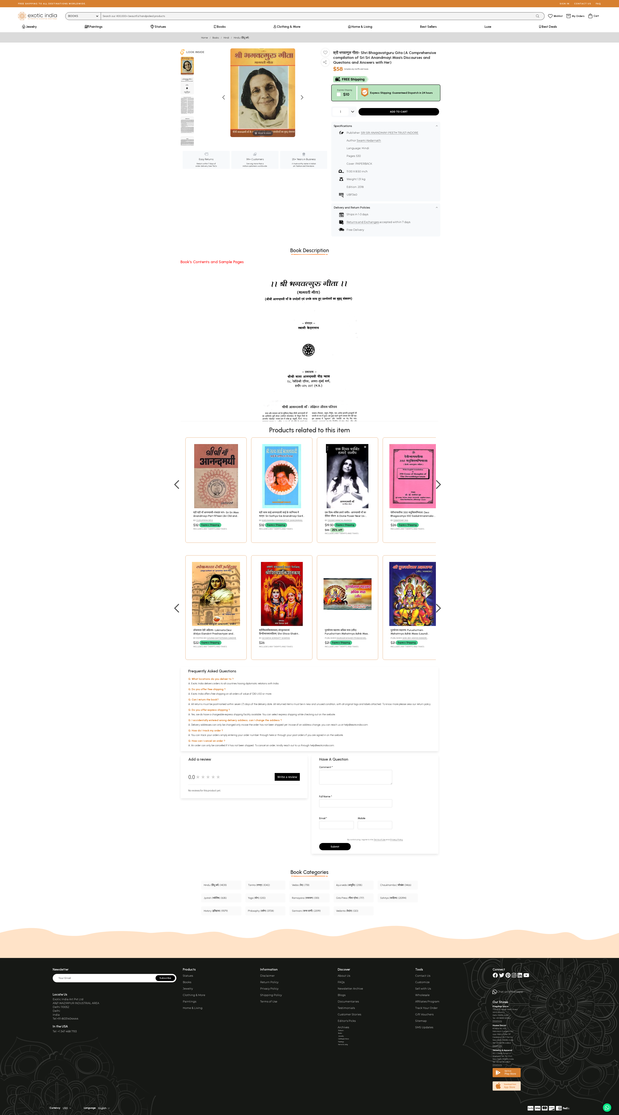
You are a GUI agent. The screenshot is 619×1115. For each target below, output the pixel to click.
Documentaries (348, 1001)
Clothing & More (194, 995)
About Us (344, 975)
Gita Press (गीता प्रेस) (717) (350, 897)
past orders (298, 735)
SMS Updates (424, 1027)
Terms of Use (379, 839)
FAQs (341, 982)
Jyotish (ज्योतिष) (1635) (215, 897)
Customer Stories (349, 1014)
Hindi (226, 37)
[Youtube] (526, 976)
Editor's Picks (347, 1020)
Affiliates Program (427, 1001)
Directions (497, 1021)
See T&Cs (212, 166)
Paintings (189, 1001)
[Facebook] (495, 976)
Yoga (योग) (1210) (256, 897)
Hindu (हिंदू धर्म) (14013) (215, 885)
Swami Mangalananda (340, 520)
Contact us (582, 3)
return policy (424, 704)
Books (215, 37)
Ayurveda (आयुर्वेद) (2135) (349, 885)
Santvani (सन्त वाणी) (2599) (306, 910)
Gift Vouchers (424, 1014)
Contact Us (422, 975)
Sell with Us (423, 988)
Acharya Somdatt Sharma (276, 638)
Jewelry (188, 988)
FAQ (598, 3)
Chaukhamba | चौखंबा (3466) (395, 885)
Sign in (565, 3)
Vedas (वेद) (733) (300, 885)
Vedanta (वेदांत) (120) (347, 910)
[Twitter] (501, 976)
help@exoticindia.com (356, 724)
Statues (188, 975)
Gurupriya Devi (204, 520)
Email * (323, 818)
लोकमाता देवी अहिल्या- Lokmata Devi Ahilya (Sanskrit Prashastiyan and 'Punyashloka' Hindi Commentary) (213, 634)
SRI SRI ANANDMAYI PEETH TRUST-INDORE (389, 132)
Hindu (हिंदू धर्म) (241, 37)
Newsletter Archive (350, 988)
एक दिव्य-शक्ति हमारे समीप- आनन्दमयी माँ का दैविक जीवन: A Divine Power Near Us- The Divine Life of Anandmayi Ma (345, 516)
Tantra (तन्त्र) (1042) (259, 885)
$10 (346, 94)
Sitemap (421, 1020)
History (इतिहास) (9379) (216, 910)
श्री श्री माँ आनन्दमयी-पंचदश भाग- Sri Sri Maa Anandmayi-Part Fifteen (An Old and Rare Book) (216, 516)
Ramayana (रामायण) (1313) (305, 897)
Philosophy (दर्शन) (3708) (261, 910)
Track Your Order (426, 1008)
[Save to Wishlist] (325, 54)
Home (204, 37)
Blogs (341, 995)
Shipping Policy (271, 995)
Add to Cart (399, 111)
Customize (422, 982)
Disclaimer (267, 975)
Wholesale (422, 995)
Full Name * (325, 796)
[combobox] (317, 16)
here (271, 735)
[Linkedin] (520, 976)
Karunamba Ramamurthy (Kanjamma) (282, 520)
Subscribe (165, 978)
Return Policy (269, 982)
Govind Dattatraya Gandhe (221, 638)
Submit (335, 846)
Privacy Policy (396, 839)
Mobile (361, 818)
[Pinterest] (508, 976)
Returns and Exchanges (363, 222)
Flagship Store (501, 1006)
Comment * (326, 767)
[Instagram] (514, 976)
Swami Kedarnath (369, 140)
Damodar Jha (401, 520)
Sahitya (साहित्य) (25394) (393, 897)
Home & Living (192, 1008)
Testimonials (346, 1008)
